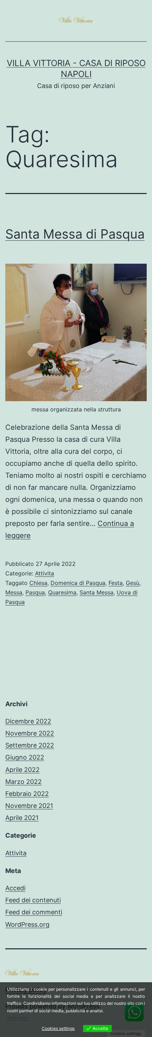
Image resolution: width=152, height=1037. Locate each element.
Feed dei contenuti (33, 900)
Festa (116, 582)
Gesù (132, 582)
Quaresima (62, 592)
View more (17, 1017)
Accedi (15, 888)
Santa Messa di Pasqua (75, 234)
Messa (13, 592)
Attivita (44, 573)
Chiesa (38, 582)
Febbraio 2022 (27, 793)
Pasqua (35, 592)
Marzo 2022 (23, 781)
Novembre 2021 (29, 805)
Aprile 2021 (22, 817)
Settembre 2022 (29, 745)
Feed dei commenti (33, 912)
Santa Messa (96, 592)
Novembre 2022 (29, 733)
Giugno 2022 (24, 757)
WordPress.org (27, 924)
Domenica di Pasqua (78, 582)
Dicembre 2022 (28, 721)
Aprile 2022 (22, 769)
